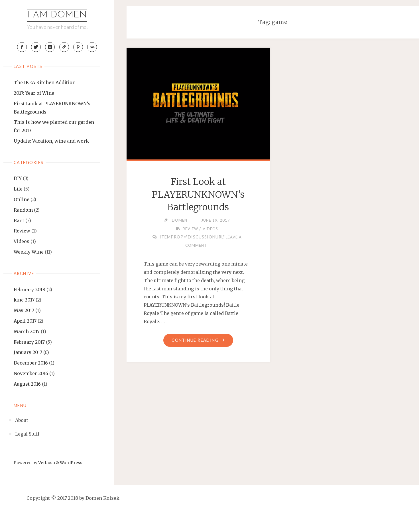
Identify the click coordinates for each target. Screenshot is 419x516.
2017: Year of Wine (34, 93)
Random (23, 210)
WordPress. (72, 462)
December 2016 (31, 363)
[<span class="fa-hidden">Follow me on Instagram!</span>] (50, 47)
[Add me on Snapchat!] (64, 47)
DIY (18, 178)
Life (18, 189)
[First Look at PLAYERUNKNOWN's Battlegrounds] (198, 102)
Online (21, 199)
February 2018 (29, 289)
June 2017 (24, 300)
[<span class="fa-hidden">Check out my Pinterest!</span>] (78, 47)
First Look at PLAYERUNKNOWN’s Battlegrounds (198, 194)
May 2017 (24, 310)
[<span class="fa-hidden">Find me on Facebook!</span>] (22, 47)
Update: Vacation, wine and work (51, 141)
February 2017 (29, 342)
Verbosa (46, 462)
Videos (21, 241)
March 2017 (27, 331)
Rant (19, 220)
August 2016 (27, 384)
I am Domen (57, 15)
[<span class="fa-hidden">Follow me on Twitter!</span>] (36, 47)
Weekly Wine (29, 252)
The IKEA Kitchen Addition (45, 82)
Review (22, 231)
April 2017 (25, 321)
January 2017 (28, 352)
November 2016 (31, 373)
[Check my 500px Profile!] (92, 47)
